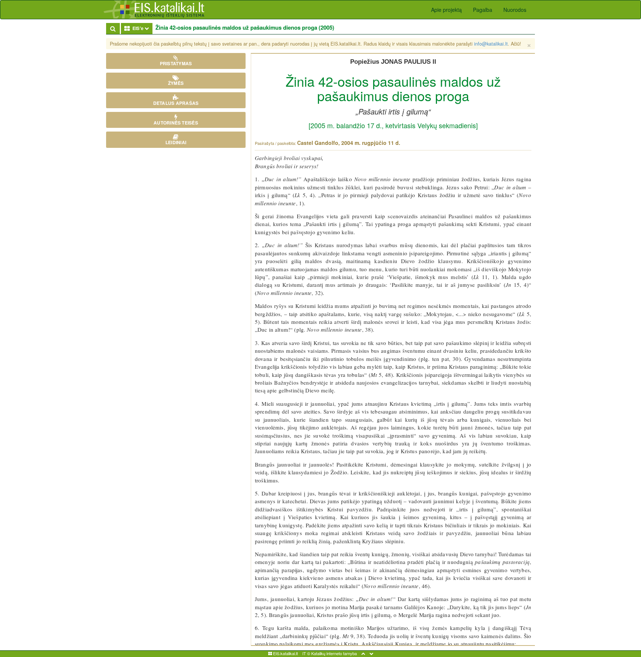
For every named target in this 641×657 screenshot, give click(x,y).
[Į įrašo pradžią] (363, 653)
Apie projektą (446, 9)
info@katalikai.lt (491, 43)
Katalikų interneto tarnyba (334, 653)
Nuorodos (514, 9)
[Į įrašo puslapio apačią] (371, 653)
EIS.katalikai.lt (285, 653)
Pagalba (482, 9)
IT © (306, 653)
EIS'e (141, 27)
